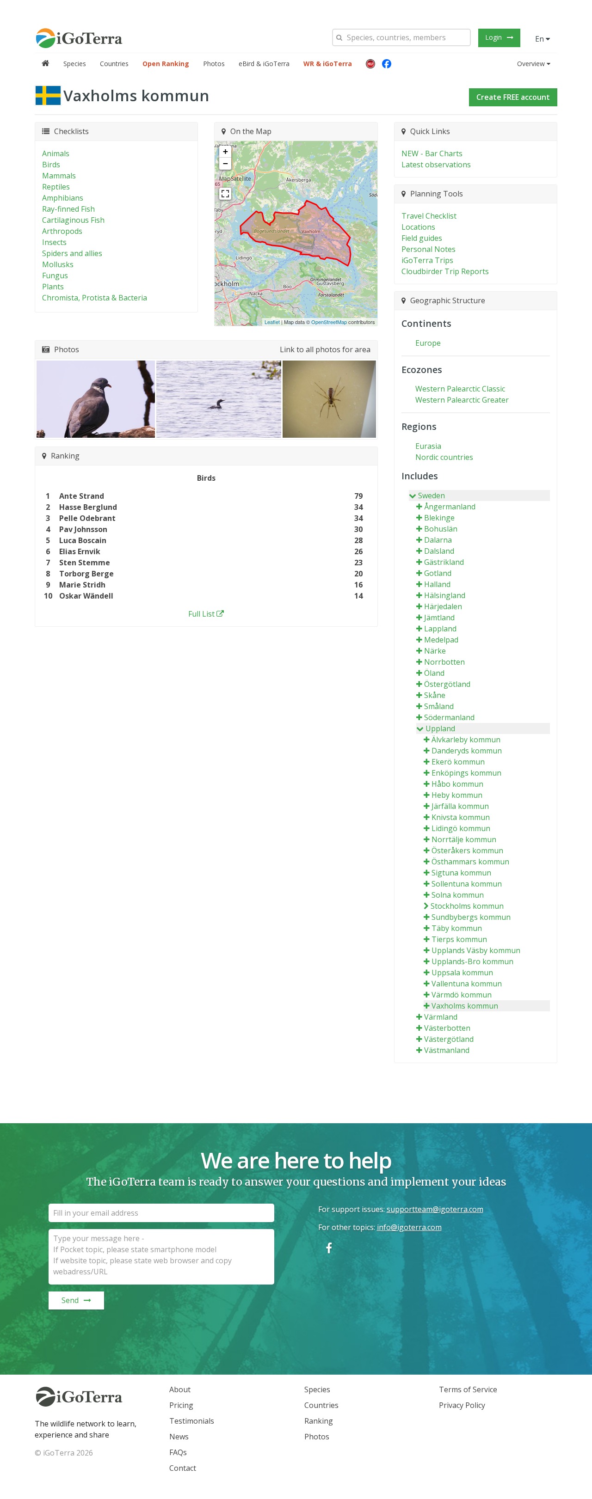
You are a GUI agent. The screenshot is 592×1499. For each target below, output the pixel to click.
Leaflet (272, 321)
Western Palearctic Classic (460, 389)
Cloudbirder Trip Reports (445, 271)
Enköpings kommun (466, 773)
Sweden (431, 495)
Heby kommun (457, 795)
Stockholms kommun (467, 906)
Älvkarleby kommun (466, 739)
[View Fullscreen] (225, 194)
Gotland (437, 573)
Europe (428, 343)
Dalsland (439, 551)
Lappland (440, 629)
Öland (434, 673)
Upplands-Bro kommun (472, 961)
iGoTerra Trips (427, 260)
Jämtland (439, 617)
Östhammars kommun (470, 862)
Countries (114, 63)
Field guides (421, 238)
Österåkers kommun (467, 850)
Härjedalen (443, 606)
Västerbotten (447, 1028)
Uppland (440, 728)
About (180, 1389)
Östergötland (447, 684)
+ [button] (225, 151)
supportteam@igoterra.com (435, 1209)
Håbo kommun (457, 784)
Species (74, 63)
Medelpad (441, 640)
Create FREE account (513, 97)
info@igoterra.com (409, 1227)
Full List (201, 614)
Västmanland (446, 1050)
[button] (370, 64)
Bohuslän (440, 529)
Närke (435, 651)
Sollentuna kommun (467, 884)
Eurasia (428, 446)
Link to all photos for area (325, 349)
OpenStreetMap (329, 321)
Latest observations (436, 164)
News (179, 1437)
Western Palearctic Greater (462, 400)
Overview (531, 63)
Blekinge (439, 518)
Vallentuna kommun (467, 984)
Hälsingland (444, 595)
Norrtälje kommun (464, 839)
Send (70, 1300)
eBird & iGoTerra (264, 63)
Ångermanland (449, 507)
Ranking (318, 1421)
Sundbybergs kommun (471, 917)
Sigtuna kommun (461, 873)
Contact (182, 1468)
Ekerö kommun (458, 762)
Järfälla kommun (460, 806)
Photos (214, 63)
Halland (437, 584)
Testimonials (191, 1421)
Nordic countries (444, 457)
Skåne (434, 695)
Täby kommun (457, 928)
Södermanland (449, 717)
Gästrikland (444, 562)
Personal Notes (428, 249)
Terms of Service (468, 1389)
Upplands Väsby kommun (476, 950)
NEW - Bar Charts (431, 153)
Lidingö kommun (461, 828)
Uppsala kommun (462, 972)
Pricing (181, 1405)
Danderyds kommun (467, 751)
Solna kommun (458, 895)
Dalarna (438, 540)
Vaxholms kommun (465, 1006)
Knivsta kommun (461, 817)
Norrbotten (444, 662)
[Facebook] (386, 63)
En (540, 39)
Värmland (440, 1017)
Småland (439, 706)
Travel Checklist (428, 216)
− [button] (225, 163)
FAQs (178, 1452)
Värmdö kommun (462, 995)
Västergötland (449, 1039)
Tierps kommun (459, 939)
